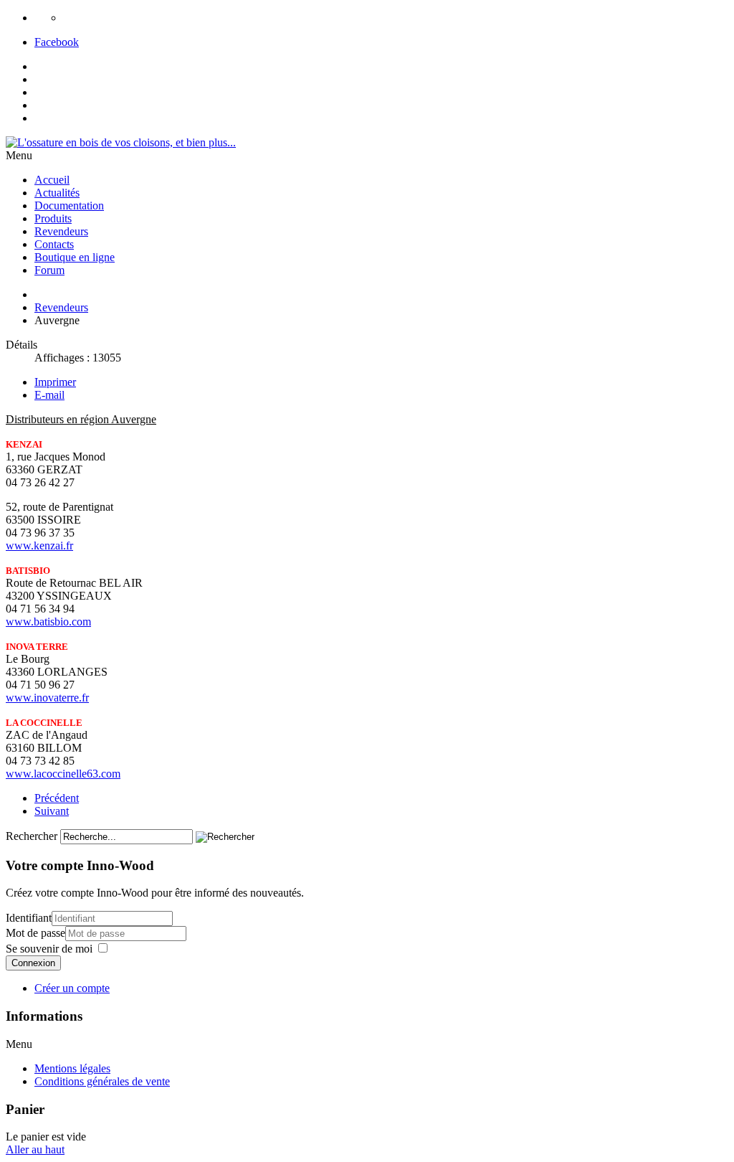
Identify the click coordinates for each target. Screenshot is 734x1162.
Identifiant (29, 918)
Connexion (33, 963)
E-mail (49, 395)
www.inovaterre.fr (47, 697)
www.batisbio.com (48, 621)
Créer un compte (72, 988)
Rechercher (31, 836)
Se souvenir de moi (49, 949)
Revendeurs (61, 307)
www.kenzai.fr (39, 545)
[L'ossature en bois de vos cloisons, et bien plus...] (121, 142)
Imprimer (55, 382)
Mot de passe (35, 933)
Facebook (56, 42)
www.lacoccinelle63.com (63, 773)
